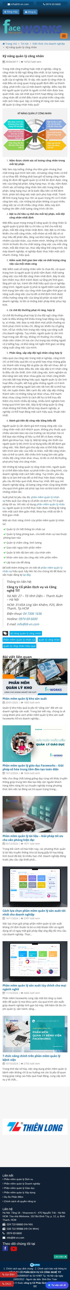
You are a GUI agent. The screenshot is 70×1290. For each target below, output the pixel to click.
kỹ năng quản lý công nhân (25, 633)
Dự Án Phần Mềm (13, 1197)
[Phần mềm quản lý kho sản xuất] (35, 677)
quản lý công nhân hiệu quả (19, 646)
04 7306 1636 (32, 613)
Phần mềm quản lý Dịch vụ (18, 1179)
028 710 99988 (15, 1228)
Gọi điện (9, 1274)
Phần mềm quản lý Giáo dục (19, 1188)
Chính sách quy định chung (19, 1268)
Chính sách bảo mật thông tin (52, 1268)
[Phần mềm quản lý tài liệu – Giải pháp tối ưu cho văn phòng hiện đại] (35, 814)
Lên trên (59, 1256)
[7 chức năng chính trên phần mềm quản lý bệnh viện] (35, 1034)
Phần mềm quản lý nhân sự (19, 639)
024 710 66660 (15, 1224)
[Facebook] (5, 1248)
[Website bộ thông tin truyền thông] (35, 1265)
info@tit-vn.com (19, 4)
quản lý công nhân (49, 639)
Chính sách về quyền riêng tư (20, 1201)
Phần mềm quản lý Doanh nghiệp (22, 1183)
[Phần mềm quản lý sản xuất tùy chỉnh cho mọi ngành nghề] (35, 961)
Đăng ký (32, 11)
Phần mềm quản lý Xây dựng (19, 1192)
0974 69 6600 (53, 4)
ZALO (7, 1283)
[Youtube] (14, 1249)
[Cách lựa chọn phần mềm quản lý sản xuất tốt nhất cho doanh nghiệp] (35, 886)
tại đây (26, 574)
